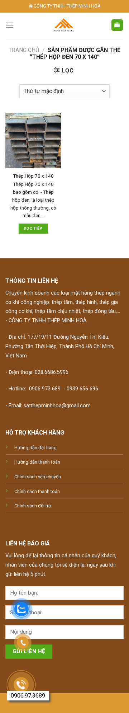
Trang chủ (24, 50)
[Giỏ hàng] (117, 25)
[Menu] (9, 25)
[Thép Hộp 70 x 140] (33, 140)
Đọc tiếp (33, 228)
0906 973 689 (45, 389)
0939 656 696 (82, 389)
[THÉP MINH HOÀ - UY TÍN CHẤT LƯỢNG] (63, 25)
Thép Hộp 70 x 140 (33, 176)
